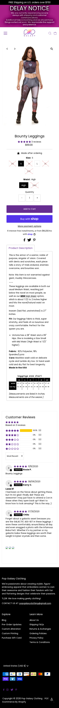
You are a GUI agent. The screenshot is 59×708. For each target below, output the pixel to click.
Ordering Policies (38, 633)
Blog (4, 620)
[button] (24, 141)
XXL (29, 171)
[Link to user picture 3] (13, 548)
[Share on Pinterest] (34, 240)
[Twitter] (12, 690)
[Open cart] (55, 33)
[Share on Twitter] (29, 240)
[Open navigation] (8, 33)
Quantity (29, 192)
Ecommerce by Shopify (14, 701)
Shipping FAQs (36, 624)
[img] (21, 466)
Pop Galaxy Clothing (32, 698)
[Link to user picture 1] (7, 548)
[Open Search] (50, 33)
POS (47, 698)
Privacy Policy (36, 637)
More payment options (29, 226)
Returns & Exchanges (40, 629)
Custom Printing (10, 633)
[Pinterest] (16, 690)
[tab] (21, 248)
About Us (34, 620)
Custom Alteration (11, 629)
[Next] (14, 48)
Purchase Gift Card (11, 637)
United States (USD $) (15, 665)
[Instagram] (7, 690)
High (23, 185)
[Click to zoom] (51, 48)
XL (45, 163)
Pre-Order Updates (11, 624)
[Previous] (7, 48)
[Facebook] (3, 690)
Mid (34, 185)
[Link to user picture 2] (10, 548)
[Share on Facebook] (25, 240)
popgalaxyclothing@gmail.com (35, 603)
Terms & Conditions (39, 642)
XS (12, 163)
